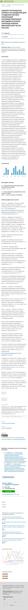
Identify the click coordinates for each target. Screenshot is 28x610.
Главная (3, 4)
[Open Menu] (1, 1)
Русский (4, 504)
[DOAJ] (6, 602)
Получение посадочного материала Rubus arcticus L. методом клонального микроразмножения (14, 467)
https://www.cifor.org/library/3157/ (10, 353)
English (4, 506)
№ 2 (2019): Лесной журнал (18, 4)
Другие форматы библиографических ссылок (12, 416)
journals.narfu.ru (17, 592)
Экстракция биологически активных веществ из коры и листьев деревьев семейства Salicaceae (13, 540)
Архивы (8, 4)
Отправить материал (8, 477)
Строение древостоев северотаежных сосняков (14, 522)
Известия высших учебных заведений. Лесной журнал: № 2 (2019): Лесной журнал (15, 460)
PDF (4, 393)
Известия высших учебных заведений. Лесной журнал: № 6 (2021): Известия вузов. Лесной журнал (14, 470)
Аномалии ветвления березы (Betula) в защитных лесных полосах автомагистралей (13, 517)
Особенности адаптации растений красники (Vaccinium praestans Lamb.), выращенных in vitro (13, 527)
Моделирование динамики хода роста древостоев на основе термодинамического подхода (13, 533)
